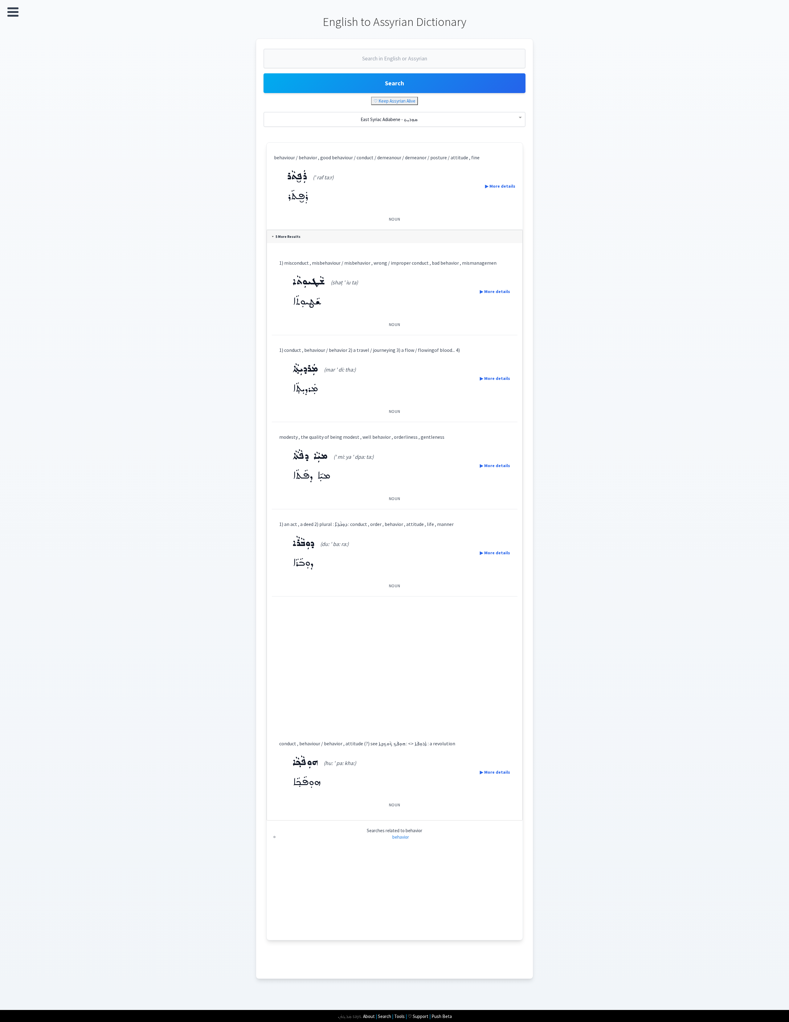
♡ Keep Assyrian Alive (394, 101)
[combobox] (394, 61)
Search (394, 83)
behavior (400, 837)
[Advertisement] (394, 663)
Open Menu (12, 12)
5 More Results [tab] (288, 236)
